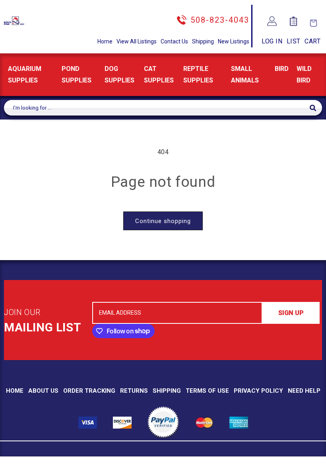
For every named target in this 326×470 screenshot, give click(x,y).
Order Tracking (89, 390)
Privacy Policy (258, 390)
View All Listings (136, 41)
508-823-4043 (219, 20)
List (294, 41)
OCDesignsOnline (225, 465)
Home (105, 41)
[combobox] (157, 108)
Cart (312, 41)
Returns (134, 390)
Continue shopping (163, 221)
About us (43, 390)
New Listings (233, 41)
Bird (282, 68)
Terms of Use (207, 390)
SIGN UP (291, 313)
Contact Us (174, 41)
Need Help (304, 390)
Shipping (203, 41)
